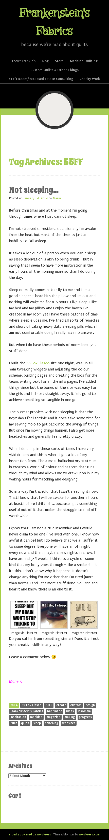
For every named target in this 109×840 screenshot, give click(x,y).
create (61, 705)
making (69, 717)
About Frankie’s (23, 61)
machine (36, 717)
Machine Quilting (84, 61)
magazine (53, 717)
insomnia (84, 711)
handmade (54, 711)
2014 (13, 705)
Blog (45, 61)
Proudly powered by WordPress (30, 834)
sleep (37, 723)
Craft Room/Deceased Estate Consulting (41, 79)
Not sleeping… (34, 190)
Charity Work (90, 79)
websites (68, 723)
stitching (51, 723)
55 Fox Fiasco (37, 363)
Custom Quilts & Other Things (54, 70)
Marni (57, 198)
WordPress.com (89, 834)
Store (59, 61)
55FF (49, 705)
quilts (25, 723)
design (90, 705)
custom (75, 705)
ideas (70, 711)
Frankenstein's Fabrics (26, 711)
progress (85, 717)
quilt (13, 723)
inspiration (18, 717)
